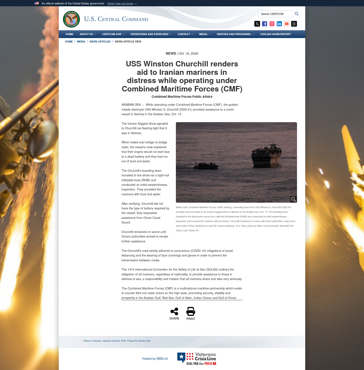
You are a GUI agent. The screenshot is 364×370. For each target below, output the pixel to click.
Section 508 (144, 340)
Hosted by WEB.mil (155, 358)
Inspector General (111, 340)
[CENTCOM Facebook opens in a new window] (264, 23)
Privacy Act (132, 340)
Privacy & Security (92, 340)
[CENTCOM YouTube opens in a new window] (286, 23)
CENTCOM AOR (111, 34)
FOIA (123, 340)
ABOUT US (86, 34)
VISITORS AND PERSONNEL (234, 34)
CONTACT (184, 34)
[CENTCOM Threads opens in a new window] (294, 23)
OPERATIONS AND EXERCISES (150, 34)
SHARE (174, 318)
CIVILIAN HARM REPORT (275, 34)
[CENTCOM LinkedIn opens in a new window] (279, 23)
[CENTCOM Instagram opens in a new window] (272, 23)
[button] (122, 3)
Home (69, 34)
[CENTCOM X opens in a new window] (257, 23)
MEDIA (203, 34)
